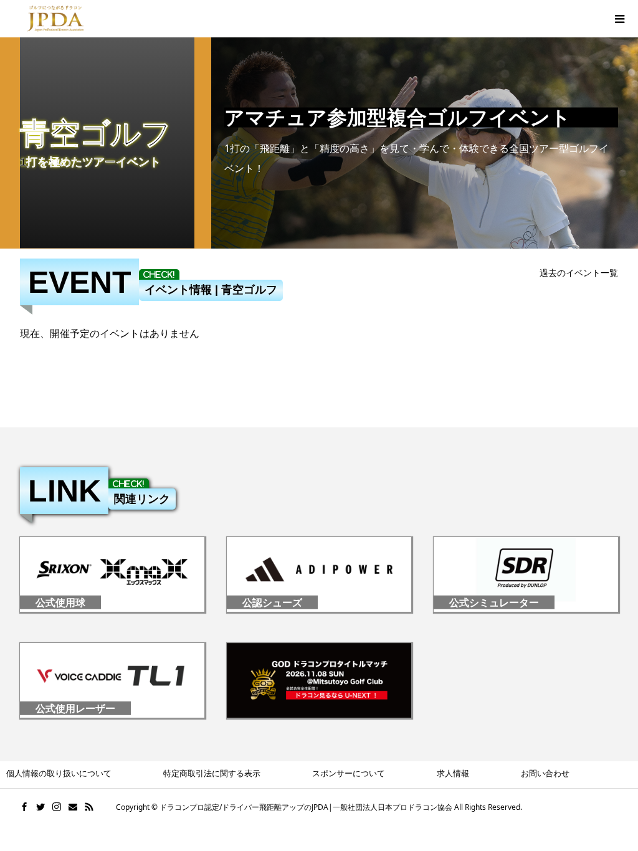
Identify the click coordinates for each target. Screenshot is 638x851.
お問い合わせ (545, 773)
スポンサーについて (348, 773)
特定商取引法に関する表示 (211, 773)
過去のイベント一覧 (579, 272)
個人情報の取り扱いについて (59, 773)
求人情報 (453, 773)
